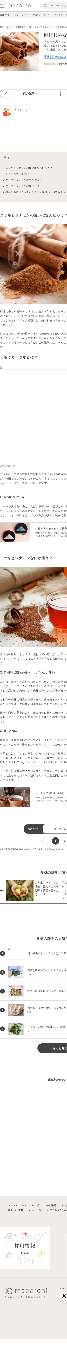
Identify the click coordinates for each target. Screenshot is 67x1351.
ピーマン (26, 15)
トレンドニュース (17, 1205)
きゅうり (48, 15)
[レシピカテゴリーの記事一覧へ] (49, 64)
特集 (10, 1210)
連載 (20, 1210)
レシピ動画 (50, 1205)
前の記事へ (30, 93)
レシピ (35, 1205)
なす (17, 15)
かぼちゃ (37, 15)
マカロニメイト (37, 1210)
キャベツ (59, 15)
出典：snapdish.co (7, 466)
